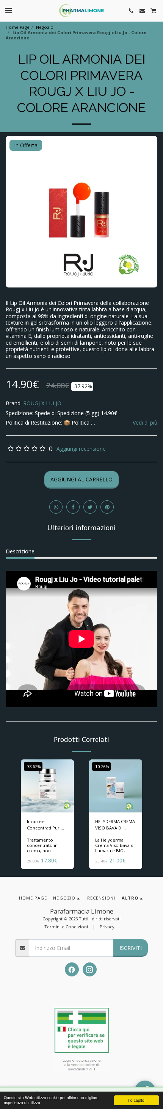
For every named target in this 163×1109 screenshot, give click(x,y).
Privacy (107, 926)
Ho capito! (137, 1100)
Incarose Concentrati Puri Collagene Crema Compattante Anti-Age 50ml (45, 824)
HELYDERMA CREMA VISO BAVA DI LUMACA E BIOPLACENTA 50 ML (115, 824)
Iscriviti (130, 947)
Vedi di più (145, 422)
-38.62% (33, 766)
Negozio (44, 27)
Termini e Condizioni (66, 926)
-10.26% (101, 766)
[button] (8, 10)
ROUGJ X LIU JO (42, 403)
